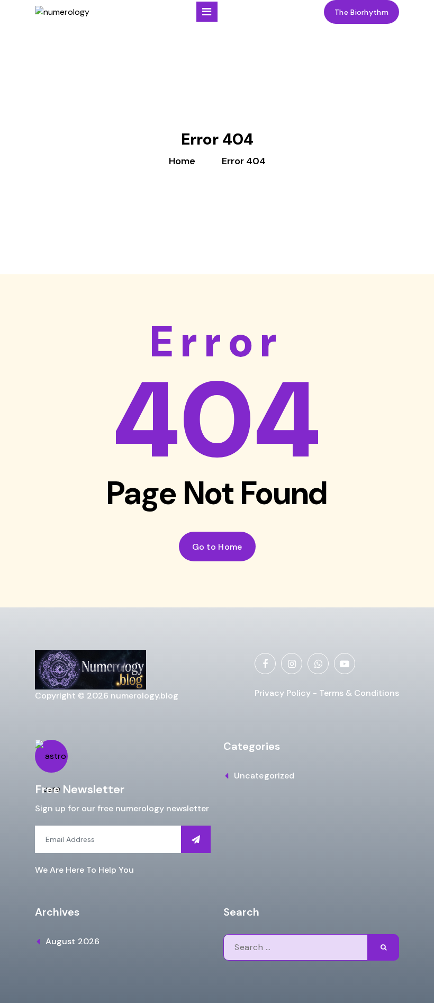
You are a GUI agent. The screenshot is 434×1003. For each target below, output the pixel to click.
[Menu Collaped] (207, 12)
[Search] (383, 947)
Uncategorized (264, 775)
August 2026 (73, 941)
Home (182, 161)
